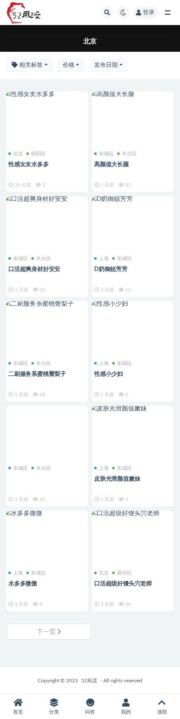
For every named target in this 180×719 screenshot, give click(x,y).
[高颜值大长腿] (133, 94)
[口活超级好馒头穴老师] (133, 514)
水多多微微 (22, 584)
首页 (18, 711)
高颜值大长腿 (111, 164)
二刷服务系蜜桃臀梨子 (37, 374)
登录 (148, 12)
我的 (126, 711)
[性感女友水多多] (47, 94)
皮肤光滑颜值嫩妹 (117, 479)
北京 (18, 153)
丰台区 (129, 153)
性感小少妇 (108, 374)
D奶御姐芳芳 (111, 269)
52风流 (89, 680)
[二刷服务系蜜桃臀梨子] (47, 304)
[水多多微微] (47, 514)
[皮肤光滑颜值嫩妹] (133, 409)
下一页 (47, 632)
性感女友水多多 (28, 164)
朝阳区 (38, 153)
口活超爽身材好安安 (34, 269)
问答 (90, 711)
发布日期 (106, 65)
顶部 (162, 711)
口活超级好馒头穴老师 (123, 584)
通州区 (124, 572)
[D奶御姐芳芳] (133, 199)
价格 (69, 65)
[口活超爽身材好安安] (47, 199)
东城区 (106, 153)
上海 (104, 258)
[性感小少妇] (133, 304)
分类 (54, 711)
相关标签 (30, 65)
